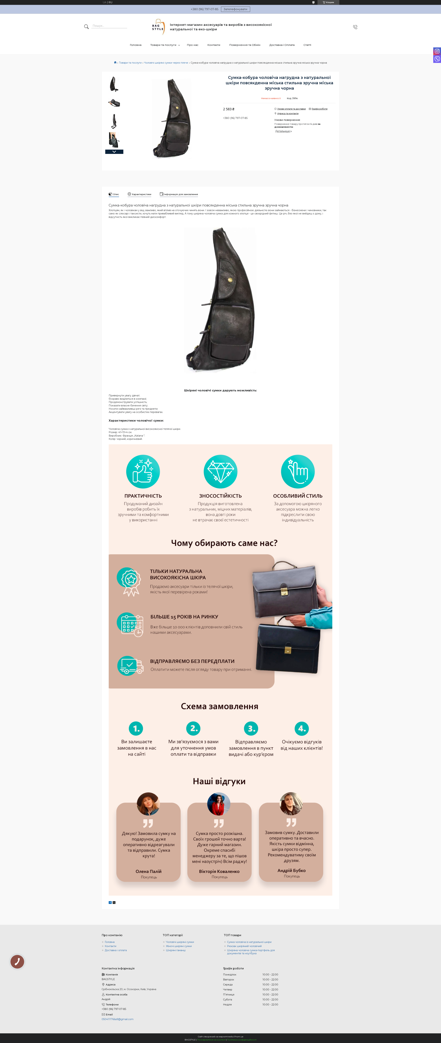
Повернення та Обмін (244, 45)
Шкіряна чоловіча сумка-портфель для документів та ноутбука (251, 952)
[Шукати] (86, 27)
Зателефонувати (235, 9)
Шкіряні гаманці (176, 950)
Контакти (213, 45)
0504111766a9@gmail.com (118, 1019)
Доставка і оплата (116, 950)
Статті (307, 45)
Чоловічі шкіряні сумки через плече (166, 62)
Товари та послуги (163, 45)
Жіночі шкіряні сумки (179, 946)
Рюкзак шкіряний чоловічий (244, 946)
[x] (114, 903)
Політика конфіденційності (242, 1039)
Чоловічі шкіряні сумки (180, 942)
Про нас (192, 45)
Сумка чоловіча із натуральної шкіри (249, 942)
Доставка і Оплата (282, 45)
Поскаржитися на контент (211, 1039)
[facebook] (110, 903)
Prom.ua (238, 1036)
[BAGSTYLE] (158, 27)
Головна (135, 45)
